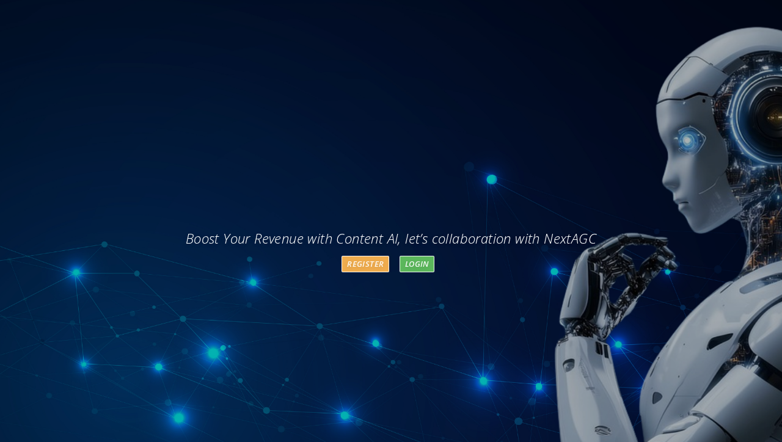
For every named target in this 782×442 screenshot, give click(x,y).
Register (365, 263)
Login (417, 263)
